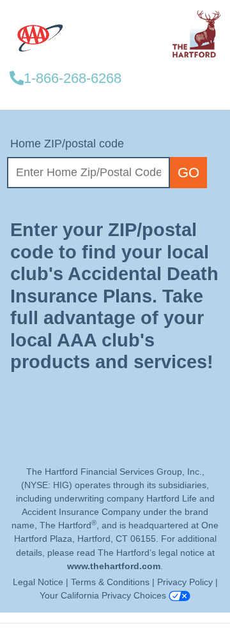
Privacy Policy (186, 582)
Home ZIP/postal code (67, 143)
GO (188, 173)
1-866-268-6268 (72, 78)
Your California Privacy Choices (104, 595)
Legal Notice (38, 582)
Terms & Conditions (111, 582)
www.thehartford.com (113, 566)
